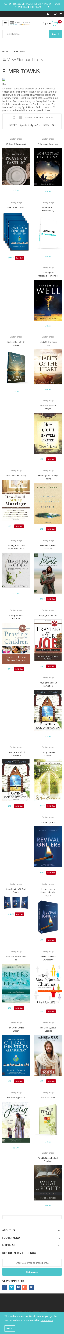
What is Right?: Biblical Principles (48, 1159)
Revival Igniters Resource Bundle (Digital (48, 892)
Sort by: (13, 124)
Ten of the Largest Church (16, 1029)
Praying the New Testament (48, 754)
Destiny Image (16, 139)
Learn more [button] (47, 1320)
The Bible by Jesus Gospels (48, 1029)
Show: (46, 124)
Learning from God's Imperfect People (16, 547)
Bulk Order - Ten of (16, 207)
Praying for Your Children (16, 617)
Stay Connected (13, 1281)
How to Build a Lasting (16, 475)
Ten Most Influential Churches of (48, 958)
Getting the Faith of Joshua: (16, 343)
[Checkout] (60, 14)
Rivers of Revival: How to (16, 958)
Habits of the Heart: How (48, 343)
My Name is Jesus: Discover (48, 547)
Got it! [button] (10, 1328)
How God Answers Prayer (48, 407)
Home (5, 51)
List (20, 117)
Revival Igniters (48, 822)
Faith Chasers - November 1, (48, 209)
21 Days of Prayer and (16, 144)
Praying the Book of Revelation (48, 684)
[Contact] (55, 14)
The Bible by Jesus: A (16, 1097)
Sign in (47, 23)
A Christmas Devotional (48, 144)
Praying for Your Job (48, 615)
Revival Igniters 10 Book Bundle (16, 891)
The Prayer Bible (48, 1097)
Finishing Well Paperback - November (48, 274)
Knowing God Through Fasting (48, 477)
